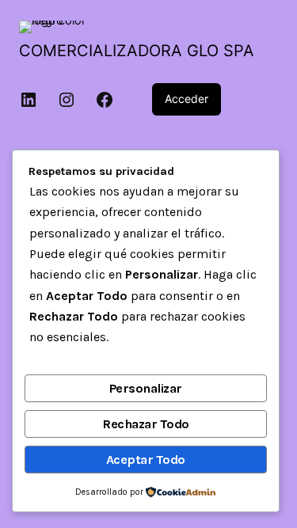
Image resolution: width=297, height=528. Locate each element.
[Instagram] (66, 99)
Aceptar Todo (145, 459)
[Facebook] (104, 99)
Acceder (186, 98)
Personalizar (145, 388)
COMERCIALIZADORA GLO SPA (136, 50)
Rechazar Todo (145, 423)
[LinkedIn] (28, 99)
